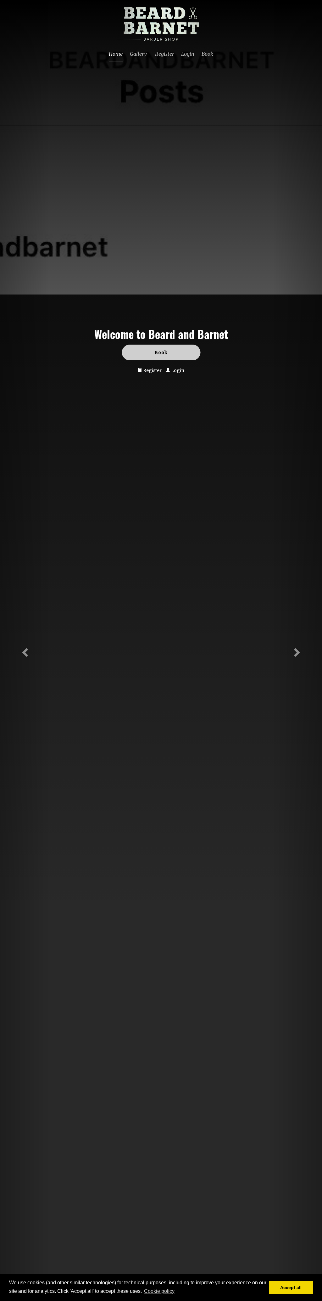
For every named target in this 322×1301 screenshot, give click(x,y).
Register (164, 54)
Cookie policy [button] (159, 1291)
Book (207, 54)
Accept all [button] (291, 1287)
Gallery (138, 54)
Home (116, 54)
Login (187, 54)
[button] (24, 650)
